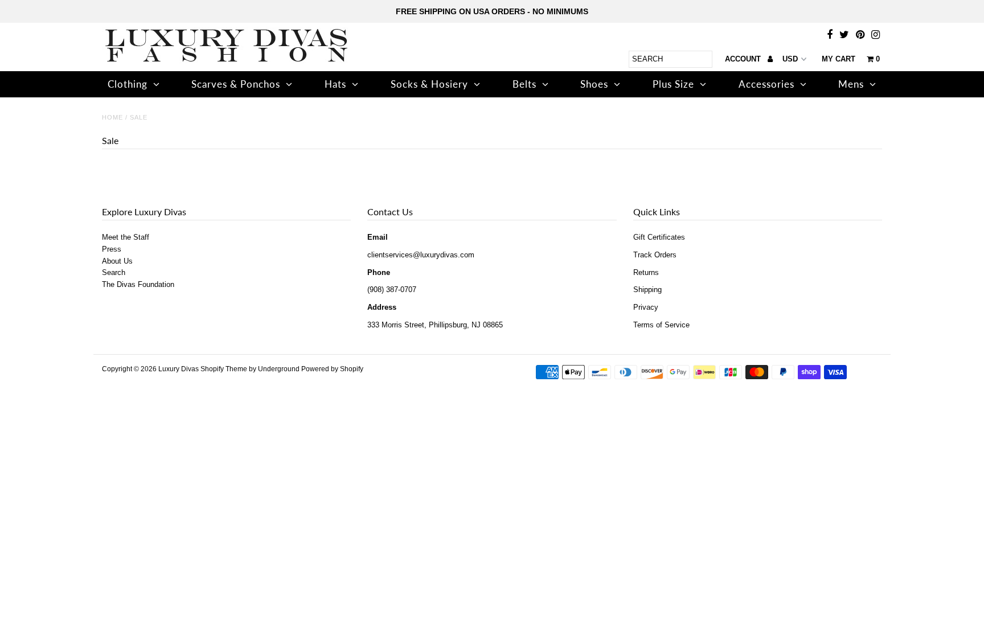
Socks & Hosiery (429, 84)
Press (111, 249)
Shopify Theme (223, 369)
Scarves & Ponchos (235, 84)
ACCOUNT (744, 59)
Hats (335, 84)
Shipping (647, 289)
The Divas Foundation (138, 284)
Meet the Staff (125, 237)
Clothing (127, 84)
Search (113, 272)
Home (112, 117)
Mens (851, 84)
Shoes (594, 84)
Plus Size (673, 84)
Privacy (645, 307)
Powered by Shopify (332, 369)
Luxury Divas (178, 369)
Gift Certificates (659, 237)
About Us (117, 261)
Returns (646, 272)
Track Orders (654, 255)
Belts (524, 84)
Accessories (766, 84)
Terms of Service (661, 325)
